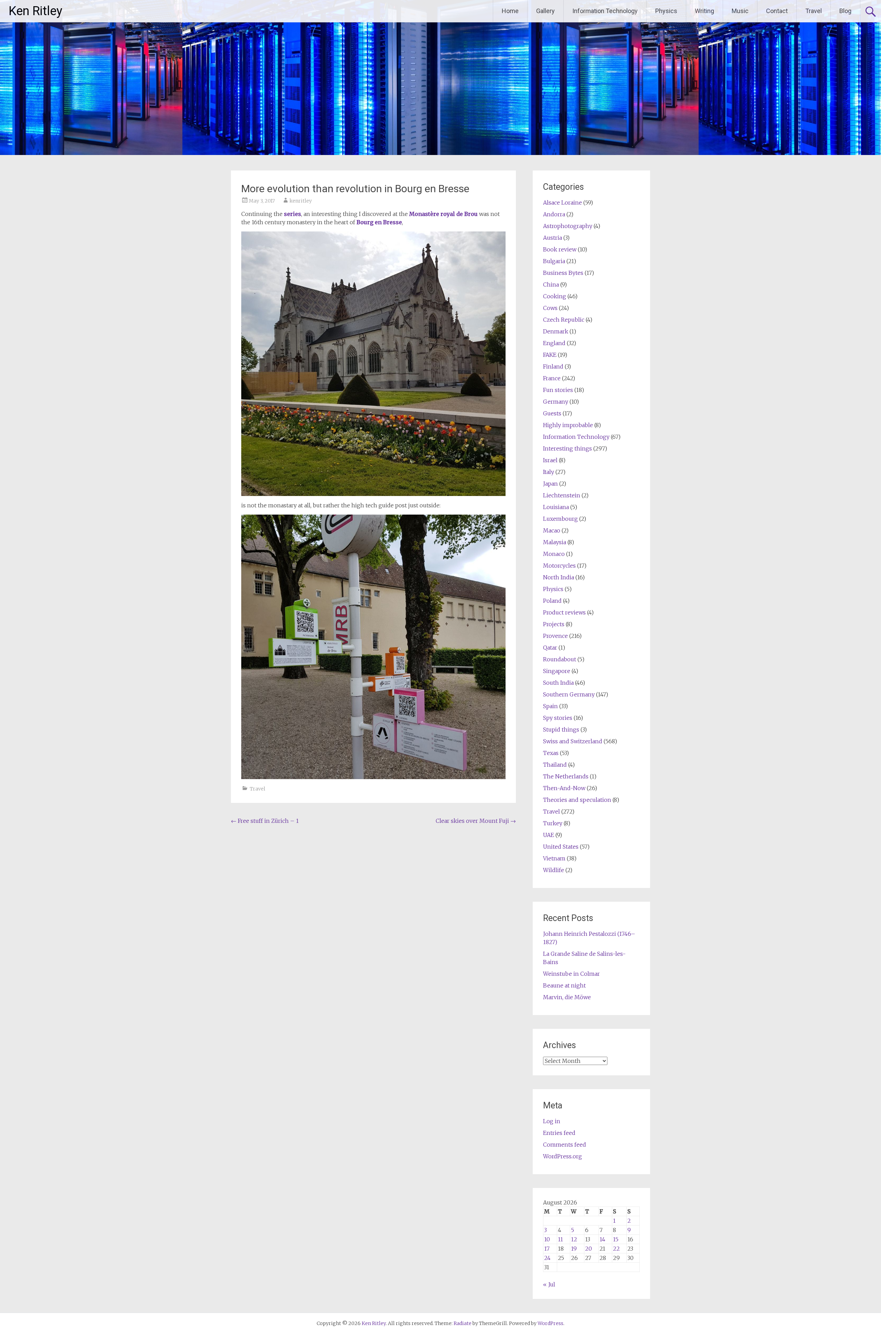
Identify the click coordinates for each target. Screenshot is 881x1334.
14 (602, 1239)
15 (615, 1239)
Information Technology (605, 10)
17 (547, 1248)
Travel (813, 10)
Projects (553, 624)
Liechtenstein (561, 495)
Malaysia (554, 542)
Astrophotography (567, 226)
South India (558, 682)
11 (560, 1239)
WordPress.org (562, 1156)
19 (574, 1248)
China (551, 284)
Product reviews (564, 612)
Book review (559, 249)
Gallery (545, 10)
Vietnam (554, 858)
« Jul (549, 1284)
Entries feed (559, 1132)
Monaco (554, 553)
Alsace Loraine (562, 202)
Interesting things (567, 448)
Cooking (554, 296)
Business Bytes (563, 272)
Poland (552, 600)
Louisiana (556, 507)
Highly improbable (568, 425)
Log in (551, 1121)
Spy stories (557, 717)
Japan (550, 483)
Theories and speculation (577, 799)
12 (574, 1239)
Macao (551, 530)
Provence (555, 635)
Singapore (556, 671)
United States (561, 846)
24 (547, 1257)
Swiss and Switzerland (572, 741)
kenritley (300, 201)
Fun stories (558, 389)
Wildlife (553, 870)
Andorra (554, 214)
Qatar (550, 647)
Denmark (555, 331)
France (552, 378)
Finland (553, 366)
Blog (845, 10)
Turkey (552, 823)
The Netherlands (565, 776)
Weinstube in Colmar (571, 973)
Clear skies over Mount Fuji (476, 820)
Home (510, 10)
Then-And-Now (564, 788)
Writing (704, 10)
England (554, 343)
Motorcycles (559, 565)
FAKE (549, 354)
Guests (552, 413)
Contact (777, 10)
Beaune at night (564, 985)
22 (616, 1248)
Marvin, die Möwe (567, 997)
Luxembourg (560, 518)
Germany (555, 401)
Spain (550, 706)
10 (547, 1239)
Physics (666, 10)
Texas (551, 752)
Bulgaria (554, 261)
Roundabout (559, 659)
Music (740, 10)
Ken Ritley (35, 11)
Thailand (555, 764)
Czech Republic (563, 319)
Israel (550, 460)
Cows (550, 307)
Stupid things (561, 729)
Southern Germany (569, 694)
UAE (548, 834)
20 (588, 1248)
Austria (552, 237)
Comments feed (564, 1144)
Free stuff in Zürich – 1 (265, 820)
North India (558, 577)
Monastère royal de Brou (443, 213)
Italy (548, 471)
